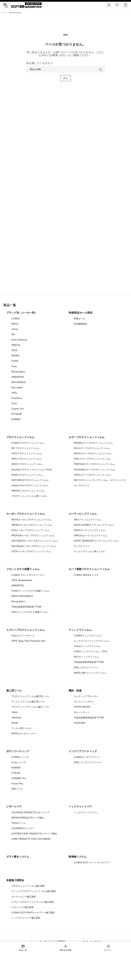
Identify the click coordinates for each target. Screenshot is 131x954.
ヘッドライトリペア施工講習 (25, 918)
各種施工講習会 (15, 880)
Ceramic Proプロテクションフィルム (29, 485)
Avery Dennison (19, 339)
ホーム (4, 12)
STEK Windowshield (21, 580)
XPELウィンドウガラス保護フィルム (29, 612)
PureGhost (16, 398)
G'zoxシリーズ (18, 762)
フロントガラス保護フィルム (23, 569)
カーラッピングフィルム (83, 513)
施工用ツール (14, 690)
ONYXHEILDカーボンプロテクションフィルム (34, 541)
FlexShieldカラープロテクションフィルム (94, 469)
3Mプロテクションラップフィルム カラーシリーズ (100, 480)
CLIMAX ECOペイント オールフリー (92, 862)
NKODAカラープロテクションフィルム (93, 443)
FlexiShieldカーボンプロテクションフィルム (33, 546)
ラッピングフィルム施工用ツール (28, 701)
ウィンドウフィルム (80, 629)
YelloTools (16, 717)
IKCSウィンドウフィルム (86, 657)
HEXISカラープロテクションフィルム (93, 453)
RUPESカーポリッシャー (24, 733)
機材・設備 (75, 690)
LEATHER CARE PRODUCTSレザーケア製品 (34, 833)
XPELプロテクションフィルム (26, 459)
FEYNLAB (16, 414)
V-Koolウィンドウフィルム (87, 646)
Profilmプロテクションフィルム (27, 475)
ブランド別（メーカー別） (21, 312)
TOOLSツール (18, 823)
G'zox (14, 403)
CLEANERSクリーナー (22, 828)
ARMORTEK (17, 377)
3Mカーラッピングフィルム (87, 519)
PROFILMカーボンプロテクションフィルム (33, 535)
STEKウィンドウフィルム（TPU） (91, 651)
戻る (65, 78)
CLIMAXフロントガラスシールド (27, 575)
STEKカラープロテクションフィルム (92, 475)
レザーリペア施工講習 (22, 907)
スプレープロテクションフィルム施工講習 (32, 902)
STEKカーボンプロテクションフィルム (31, 551)
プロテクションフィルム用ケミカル (29, 496)
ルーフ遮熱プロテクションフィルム (89, 569)
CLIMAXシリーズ (20, 757)
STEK (14, 350)
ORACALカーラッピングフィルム (90, 535)
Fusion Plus (17, 783)
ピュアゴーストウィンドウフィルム (91, 641)
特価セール (79, 318)
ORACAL (15, 345)
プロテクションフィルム (20, 437)
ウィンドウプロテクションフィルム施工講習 (33, 891)
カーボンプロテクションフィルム (25, 513)
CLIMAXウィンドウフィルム (88, 635)
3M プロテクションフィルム (25, 448)
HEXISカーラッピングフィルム (89, 530)
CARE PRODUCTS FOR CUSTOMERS (31, 839)
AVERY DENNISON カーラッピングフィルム (96, 541)
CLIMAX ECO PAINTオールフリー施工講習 (33, 912)
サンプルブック (81, 485)
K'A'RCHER (79, 723)
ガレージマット (81, 712)
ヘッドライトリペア (80, 806)
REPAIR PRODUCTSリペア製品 (27, 817)
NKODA (15, 355)
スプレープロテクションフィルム (25, 629)
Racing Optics (18, 371)
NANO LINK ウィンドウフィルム (90, 673)
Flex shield (16, 387)
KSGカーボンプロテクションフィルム (30, 530)
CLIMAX (15, 318)
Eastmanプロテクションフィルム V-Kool (31, 469)
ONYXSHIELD (18, 382)
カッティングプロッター (86, 696)
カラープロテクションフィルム (87, 437)
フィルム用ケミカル (21, 728)
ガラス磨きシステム (17, 856)
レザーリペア (14, 806)
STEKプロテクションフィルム (26, 453)
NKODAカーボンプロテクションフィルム (32, 525)
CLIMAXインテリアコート (87, 757)
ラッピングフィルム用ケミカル (89, 551)
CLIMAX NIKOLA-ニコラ (86, 575)
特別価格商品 (80, 324)
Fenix (14, 366)
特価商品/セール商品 (80, 312)
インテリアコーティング (83, 751)
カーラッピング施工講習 (23, 896)
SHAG (14, 712)
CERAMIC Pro (18, 778)
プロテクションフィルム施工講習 (28, 886)
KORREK (16, 419)
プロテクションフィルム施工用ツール (30, 696)
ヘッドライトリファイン (86, 812)
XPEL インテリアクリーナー (88, 762)
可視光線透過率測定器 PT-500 (26, 606)
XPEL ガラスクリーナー (86, 667)
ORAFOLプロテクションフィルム (28, 490)
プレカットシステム (84, 701)
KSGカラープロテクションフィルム (92, 448)
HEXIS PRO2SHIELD (22, 596)
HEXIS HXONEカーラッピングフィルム (94, 525)
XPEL (14, 393)
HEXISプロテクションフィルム (27, 464)
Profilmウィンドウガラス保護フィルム (30, 591)
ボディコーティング (17, 751)
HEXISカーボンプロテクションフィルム (31, 519)
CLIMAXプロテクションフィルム (27, 443)
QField (14, 723)
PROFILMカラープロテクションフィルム (94, 464)
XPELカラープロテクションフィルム (92, 459)
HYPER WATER (82, 707)
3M (12, 334)
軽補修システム (78, 856)
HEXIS (14, 324)
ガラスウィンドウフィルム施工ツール (30, 707)
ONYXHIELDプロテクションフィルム (30, 480)
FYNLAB (15, 773)
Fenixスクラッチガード (23, 635)
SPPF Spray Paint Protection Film (28, 641)
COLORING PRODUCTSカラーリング (30, 812)
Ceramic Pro (17, 408)
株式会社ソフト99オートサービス (26, 5)
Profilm (14, 361)
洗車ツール (17, 789)
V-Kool (14, 329)
